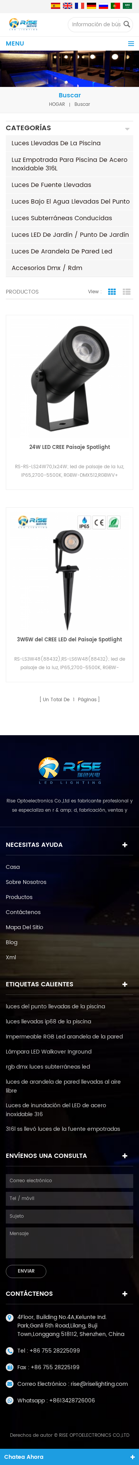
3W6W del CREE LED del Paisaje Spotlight (69, 640)
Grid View (112, 292)
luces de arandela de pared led (62, 251)
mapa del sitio (24, 927)
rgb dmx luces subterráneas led (48, 1066)
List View (126, 292)
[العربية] (127, 6)
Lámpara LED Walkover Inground (49, 1051)
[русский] (103, 6)
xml (11, 957)
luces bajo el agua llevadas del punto (71, 202)
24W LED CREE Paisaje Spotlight (69, 448)
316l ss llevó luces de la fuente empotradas (63, 1129)
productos (19, 897)
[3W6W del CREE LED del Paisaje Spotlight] (69, 571)
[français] (79, 6)
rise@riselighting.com (99, 1384)
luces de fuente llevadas (51, 185)
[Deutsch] (91, 6)
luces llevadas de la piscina (56, 143)
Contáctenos (23, 912)
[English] (67, 6)
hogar (57, 104)
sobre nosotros (26, 882)
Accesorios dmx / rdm (47, 268)
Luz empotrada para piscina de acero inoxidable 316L (69, 164)
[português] (115, 6)
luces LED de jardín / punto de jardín (70, 235)
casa (13, 867)
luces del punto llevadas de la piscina (55, 1006)
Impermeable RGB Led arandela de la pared (64, 1036)
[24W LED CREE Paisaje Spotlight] (69, 378)
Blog (11, 942)
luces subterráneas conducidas (62, 218)
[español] (55, 6)
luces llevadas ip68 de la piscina (48, 1021)
